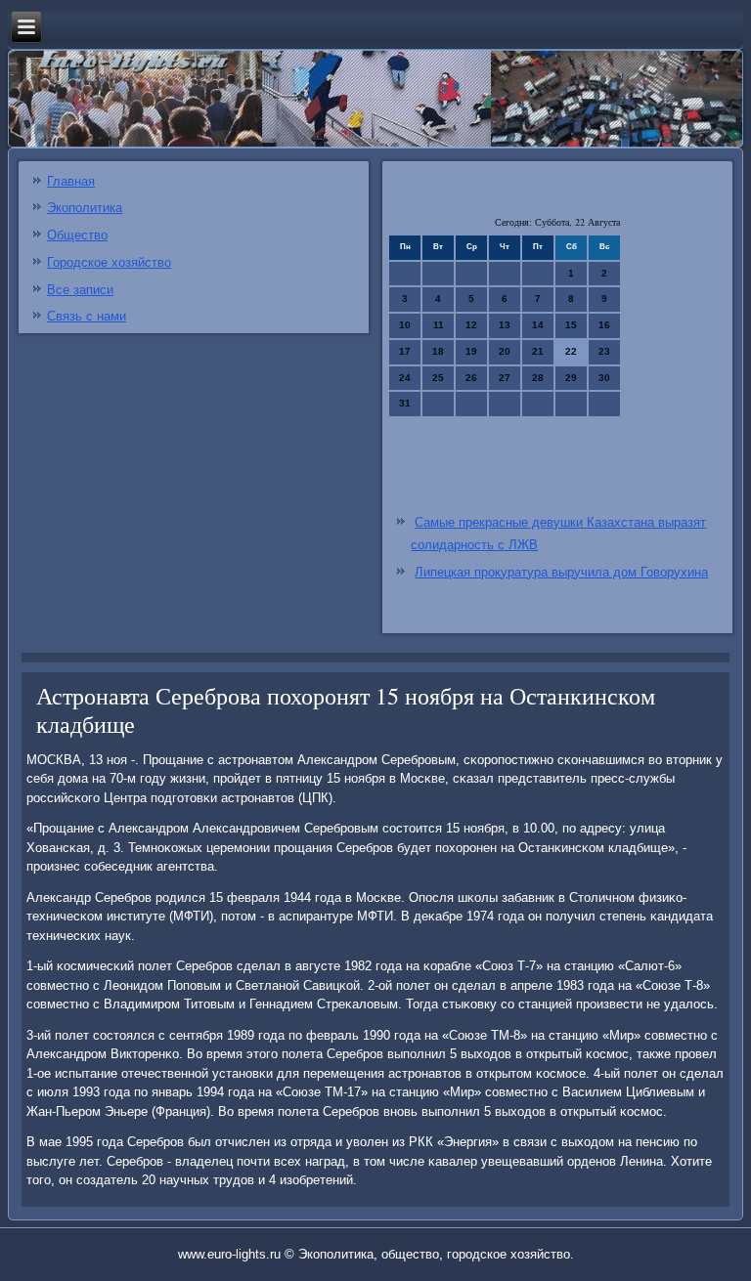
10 (405, 325)
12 (471, 325)
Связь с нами (86, 316)
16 (604, 325)
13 (504, 325)
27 (504, 377)
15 (571, 325)
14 (538, 325)
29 (571, 377)
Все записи (80, 289)
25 (438, 377)
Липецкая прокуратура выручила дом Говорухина (561, 572)
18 (438, 351)
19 (471, 351)
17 (405, 351)
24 (405, 377)
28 (538, 377)
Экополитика (84, 207)
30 (604, 377)
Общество (77, 235)
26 (471, 377)
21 (538, 351)
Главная (71, 181)
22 (571, 351)
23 (604, 351)
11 (438, 325)
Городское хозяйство (109, 262)
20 (504, 351)
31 (405, 403)
